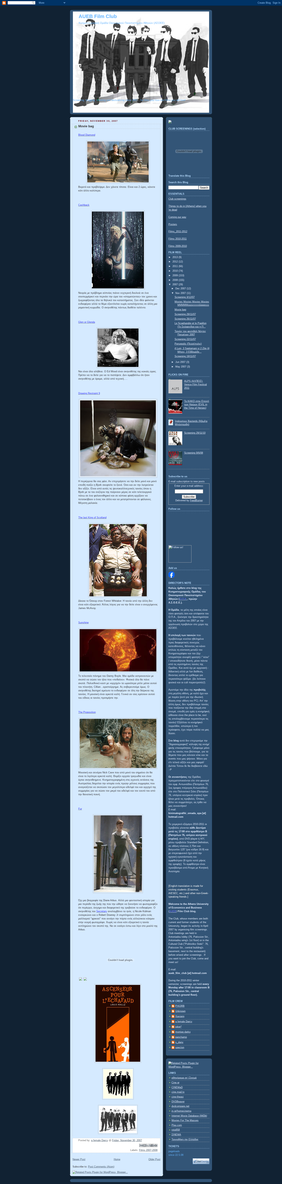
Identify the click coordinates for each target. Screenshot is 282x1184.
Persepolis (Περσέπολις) (188, 344)
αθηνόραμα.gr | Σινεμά (184, 1077)
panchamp (181, 1037)
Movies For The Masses (185, 1120)
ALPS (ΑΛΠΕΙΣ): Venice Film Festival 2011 (195, 384)
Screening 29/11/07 (185, 314)
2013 (175, 257)
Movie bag (180, 309)
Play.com (177, 1125)
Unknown (180, 1011)
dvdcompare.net (180, 1106)
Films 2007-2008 (148, 1150)
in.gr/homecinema (181, 1111)
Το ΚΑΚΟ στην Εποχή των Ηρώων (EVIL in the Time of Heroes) (196, 404)
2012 (175, 261)
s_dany (179, 1042)
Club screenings (177, 199)
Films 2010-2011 (177, 238)
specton (179, 1047)
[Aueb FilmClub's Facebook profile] (171, 577)
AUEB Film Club (98, 16)
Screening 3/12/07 (185, 297)
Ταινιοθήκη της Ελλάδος (185, 1139)
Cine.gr (175, 1082)
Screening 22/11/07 (185, 339)
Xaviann (179, 1016)
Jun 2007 (180, 362)
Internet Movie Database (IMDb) (189, 1115)
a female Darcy (183, 1021)
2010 (175, 271)
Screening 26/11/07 (185, 319)
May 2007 (181, 366)
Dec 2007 (181, 288)
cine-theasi (178, 1096)
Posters (172, 224)
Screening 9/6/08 (193, 453)
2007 (175, 284)
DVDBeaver (178, 1101)
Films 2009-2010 (177, 246)
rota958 (176, 1130)
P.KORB (180, 1006)
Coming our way (177, 217)
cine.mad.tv (178, 1092)
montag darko (182, 1032)
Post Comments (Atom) (101, 1166)
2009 (175, 275)
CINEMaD (177, 1087)
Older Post (154, 1159)
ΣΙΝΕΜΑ (176, 1134)
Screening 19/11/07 (185, 356)
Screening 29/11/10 (194, 433)
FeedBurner (196, 500)
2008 (175, 280)
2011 (175, 266)
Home (117, 1159)
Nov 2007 (181, 293)
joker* (178, 1026)
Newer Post (79, 1159)
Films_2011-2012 (177, 231)
